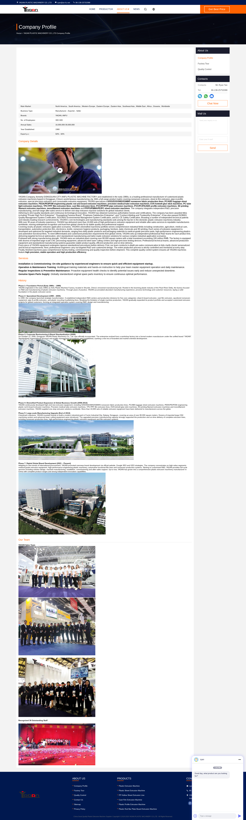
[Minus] (239, 759)
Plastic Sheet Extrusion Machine (132, 790)
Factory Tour (79, 790)
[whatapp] (205, 96)
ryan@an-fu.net (63, 3)
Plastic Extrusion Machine (129, 786)
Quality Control (80, 795)
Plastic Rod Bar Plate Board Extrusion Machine (138, 809)
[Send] (240, 816)
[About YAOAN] (60, 171)
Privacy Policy (79, 809)
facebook (190, 803)
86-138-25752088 (82, 3)
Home (92, 9)
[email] (211, 96)
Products (105, 9)
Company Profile (81, 786)
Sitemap (77, 804)
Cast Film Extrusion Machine (130, 800)
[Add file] (195, 816)
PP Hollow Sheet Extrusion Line (131, 795)
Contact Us (78, 800)
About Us (122, 9)
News (136, 9)
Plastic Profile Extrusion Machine (132, 804)
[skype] (200, 96)
